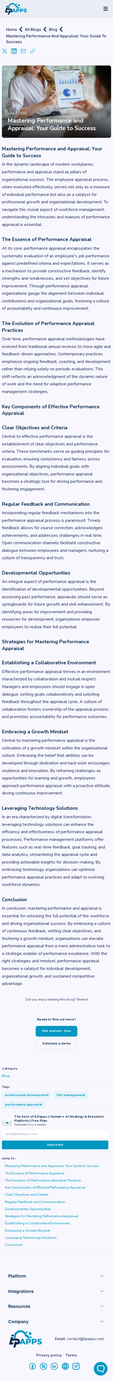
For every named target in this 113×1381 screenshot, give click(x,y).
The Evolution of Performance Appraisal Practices (43, 1180)
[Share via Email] (23, 51)
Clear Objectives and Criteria (26, 1194)
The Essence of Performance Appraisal (34, 1173)
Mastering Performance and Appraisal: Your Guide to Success (56, 36)
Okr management (70, 1095)
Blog (53, 29)
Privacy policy (49, 1355)
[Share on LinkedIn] (14, 51)
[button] (56, 1277)
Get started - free (56, 1031)
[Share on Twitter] (4, 51)
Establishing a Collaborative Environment (37, 1223)
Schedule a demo (56, 1043)
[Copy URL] (32, 51)
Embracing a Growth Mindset (27, 1230)
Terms (71, 1355)
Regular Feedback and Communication (35, 1202)
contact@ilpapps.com (85, 1338)
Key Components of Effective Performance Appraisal (45, 1187)
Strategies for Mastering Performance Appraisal (41, 1216)
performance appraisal (23, 1104)
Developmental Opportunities (28, 1209)
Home (11, 29)
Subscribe (55, 1144)
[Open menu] (105, 8)
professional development (27, 1095)
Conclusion (14, 1245)
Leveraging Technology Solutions (31, 1238)
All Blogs (33, 29)
